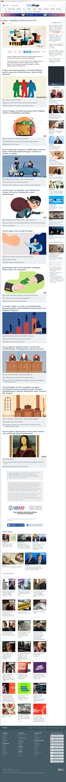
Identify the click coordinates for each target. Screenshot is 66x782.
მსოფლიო (4, 737)
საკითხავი (46, 9)
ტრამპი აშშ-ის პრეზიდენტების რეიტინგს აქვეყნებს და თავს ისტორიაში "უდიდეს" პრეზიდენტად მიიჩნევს (9, 587)
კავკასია (3, 738)
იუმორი (35, 749)
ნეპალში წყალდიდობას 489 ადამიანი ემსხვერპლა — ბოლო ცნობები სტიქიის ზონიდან (24, 629)
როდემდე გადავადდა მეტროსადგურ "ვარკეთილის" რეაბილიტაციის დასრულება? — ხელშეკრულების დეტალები (24, 541)
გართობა (36, 747)
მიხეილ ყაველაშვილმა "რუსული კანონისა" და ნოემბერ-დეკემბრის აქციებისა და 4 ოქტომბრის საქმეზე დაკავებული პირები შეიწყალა (9, 671)
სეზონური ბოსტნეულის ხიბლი (9, 712)
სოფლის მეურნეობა (22, 738)
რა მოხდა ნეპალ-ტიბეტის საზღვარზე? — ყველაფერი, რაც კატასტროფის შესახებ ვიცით (24, 712)
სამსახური (36, 750)
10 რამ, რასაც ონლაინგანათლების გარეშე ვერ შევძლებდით (56, 203)
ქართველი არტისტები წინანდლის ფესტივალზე (56, 233)
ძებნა (26, 1)
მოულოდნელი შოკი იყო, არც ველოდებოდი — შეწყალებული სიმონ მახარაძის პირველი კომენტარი (9, 650)
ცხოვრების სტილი (39, 740)
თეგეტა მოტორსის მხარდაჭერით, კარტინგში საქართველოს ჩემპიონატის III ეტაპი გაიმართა (56, 218)
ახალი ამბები (7, 1)
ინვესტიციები (15, 5)
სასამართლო (35, 18)
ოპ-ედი (34, 9)
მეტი (60, 11)
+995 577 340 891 (16, 770)
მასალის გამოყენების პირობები (53, 727)
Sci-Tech (20, 740)
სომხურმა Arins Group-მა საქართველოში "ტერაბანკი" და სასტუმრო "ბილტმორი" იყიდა (24, 587)
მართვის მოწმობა (20, 1)
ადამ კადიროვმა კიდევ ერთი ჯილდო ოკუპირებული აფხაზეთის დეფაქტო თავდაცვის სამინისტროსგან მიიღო (40, 587)
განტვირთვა (13, 1)
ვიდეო (29, 9)
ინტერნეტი (20, 743)
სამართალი (20, 18)
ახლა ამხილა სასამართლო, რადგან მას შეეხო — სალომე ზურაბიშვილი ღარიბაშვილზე (57, 281)
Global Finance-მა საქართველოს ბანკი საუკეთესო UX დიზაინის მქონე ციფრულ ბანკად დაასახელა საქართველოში (40, 712)
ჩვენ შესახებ (30, 727)
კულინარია (36, 746)
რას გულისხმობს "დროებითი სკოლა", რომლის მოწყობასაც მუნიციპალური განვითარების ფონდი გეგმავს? (55, 269)
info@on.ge (9, 770)
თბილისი (4, 749)
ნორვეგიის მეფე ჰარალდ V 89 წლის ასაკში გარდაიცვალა (40, 650)
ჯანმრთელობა (38, 733)
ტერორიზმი (4, 735)
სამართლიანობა (10, 520)
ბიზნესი (19, 735)
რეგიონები (4, 750)
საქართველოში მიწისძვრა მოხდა (40, 608)
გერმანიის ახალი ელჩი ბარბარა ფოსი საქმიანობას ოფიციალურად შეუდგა (56, 97)
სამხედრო (4, 741)
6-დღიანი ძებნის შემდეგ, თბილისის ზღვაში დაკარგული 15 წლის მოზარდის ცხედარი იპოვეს (9, 608)
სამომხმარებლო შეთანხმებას (25, 772)
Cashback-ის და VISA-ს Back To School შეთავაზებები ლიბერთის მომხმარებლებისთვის (24, 692)
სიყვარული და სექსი (38, 752)
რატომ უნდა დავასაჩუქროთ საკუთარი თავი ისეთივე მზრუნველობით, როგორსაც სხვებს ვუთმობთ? (40, 671)
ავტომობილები (37, 744)
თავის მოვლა (36, 738)
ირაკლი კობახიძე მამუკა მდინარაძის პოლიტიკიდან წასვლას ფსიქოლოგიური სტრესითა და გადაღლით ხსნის (36, 561)
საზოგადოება (50, 11)
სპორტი (20, 751)
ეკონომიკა (56, 11)
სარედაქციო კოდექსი (42, 727)
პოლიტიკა (44, 11)
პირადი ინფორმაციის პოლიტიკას (38, 772)
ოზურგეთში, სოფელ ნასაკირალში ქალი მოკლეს (24, 608)
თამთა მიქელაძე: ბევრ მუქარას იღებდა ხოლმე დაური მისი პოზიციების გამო (9, 629)
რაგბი (19, 754)
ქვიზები (40, 9)
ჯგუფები (7, 5)
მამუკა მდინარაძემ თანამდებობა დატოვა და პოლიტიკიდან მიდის (56, 172)
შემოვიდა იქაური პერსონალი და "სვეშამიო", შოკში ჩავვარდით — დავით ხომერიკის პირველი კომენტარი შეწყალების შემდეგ (24, 650)
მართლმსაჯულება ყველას (18, 519)
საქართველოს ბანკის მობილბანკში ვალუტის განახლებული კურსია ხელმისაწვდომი (24, 671)
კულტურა (20, 746)
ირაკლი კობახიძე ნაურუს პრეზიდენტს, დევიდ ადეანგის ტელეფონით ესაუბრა (56, 112)
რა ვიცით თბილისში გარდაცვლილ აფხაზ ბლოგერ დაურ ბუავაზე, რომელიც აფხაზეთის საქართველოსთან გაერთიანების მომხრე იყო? (40, 629)
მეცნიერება (20, 744)
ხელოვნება (20, 748)
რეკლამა (58, 9)
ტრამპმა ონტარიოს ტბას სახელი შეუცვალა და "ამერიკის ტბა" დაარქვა (9, 540)
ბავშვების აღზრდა (37, 737)
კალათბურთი (20, 755)
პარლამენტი (4, 734)
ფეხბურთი (20, 752)
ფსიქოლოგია (36, 734)
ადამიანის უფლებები (28, 18)
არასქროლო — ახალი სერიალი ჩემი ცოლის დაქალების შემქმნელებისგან (56, 273)
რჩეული (52, 9)
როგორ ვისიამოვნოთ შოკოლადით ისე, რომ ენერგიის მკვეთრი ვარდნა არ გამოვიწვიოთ (56, 158)
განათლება (4, 746)
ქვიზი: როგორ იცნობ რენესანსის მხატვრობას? (13, 560)
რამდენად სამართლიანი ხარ (30, 519)
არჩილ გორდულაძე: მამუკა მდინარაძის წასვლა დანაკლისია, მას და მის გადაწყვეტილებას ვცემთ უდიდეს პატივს (40, 542)
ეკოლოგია (4, 744)
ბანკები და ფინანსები (22, 734)
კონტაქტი (62, 727)
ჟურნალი (18, 9)
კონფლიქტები (5, 740)
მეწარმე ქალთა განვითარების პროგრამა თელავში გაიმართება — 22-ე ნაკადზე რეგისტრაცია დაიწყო (56, 277)
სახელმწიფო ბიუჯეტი (22, 737)
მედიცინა (36, 735)
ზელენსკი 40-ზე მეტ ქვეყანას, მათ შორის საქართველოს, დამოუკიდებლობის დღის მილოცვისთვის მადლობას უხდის (40, 692)
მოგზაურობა (36, 743)
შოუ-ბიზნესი (20, 749)
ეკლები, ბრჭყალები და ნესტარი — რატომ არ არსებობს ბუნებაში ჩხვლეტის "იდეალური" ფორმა (56, 187)
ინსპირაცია (36, 753)
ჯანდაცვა (4, 747)
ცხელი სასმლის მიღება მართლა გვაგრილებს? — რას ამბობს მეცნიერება (56, 127)
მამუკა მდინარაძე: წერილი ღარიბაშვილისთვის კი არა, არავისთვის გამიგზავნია (56, 143)
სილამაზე (36, 742)
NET (24, 9)
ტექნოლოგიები (21, 742)
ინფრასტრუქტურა (5, 753)
